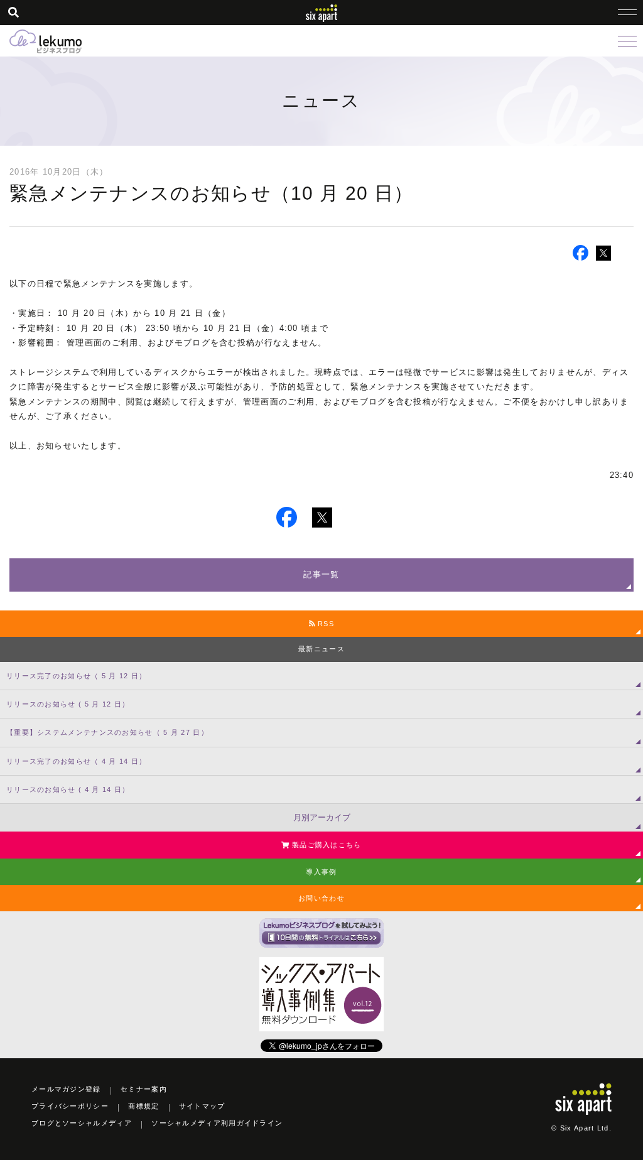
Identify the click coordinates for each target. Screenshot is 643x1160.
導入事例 (321, 871)
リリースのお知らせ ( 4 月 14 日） (67, 789)
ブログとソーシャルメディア (81, 1123)
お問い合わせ (321, 898)
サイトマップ (202, 1106)
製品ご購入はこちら (325, 844)
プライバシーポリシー (70, 1106)
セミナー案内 (144, 1089)
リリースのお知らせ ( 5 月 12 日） (67, 704)
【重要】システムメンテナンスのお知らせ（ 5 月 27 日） (107, 732)
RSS (324, 623)
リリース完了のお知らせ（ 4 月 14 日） (76, 761)
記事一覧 (321, 574)
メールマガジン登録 (66, 1089)
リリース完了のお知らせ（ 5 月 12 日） (76, 676)
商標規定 (143, 1106)
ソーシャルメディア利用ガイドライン (217, 1123)
